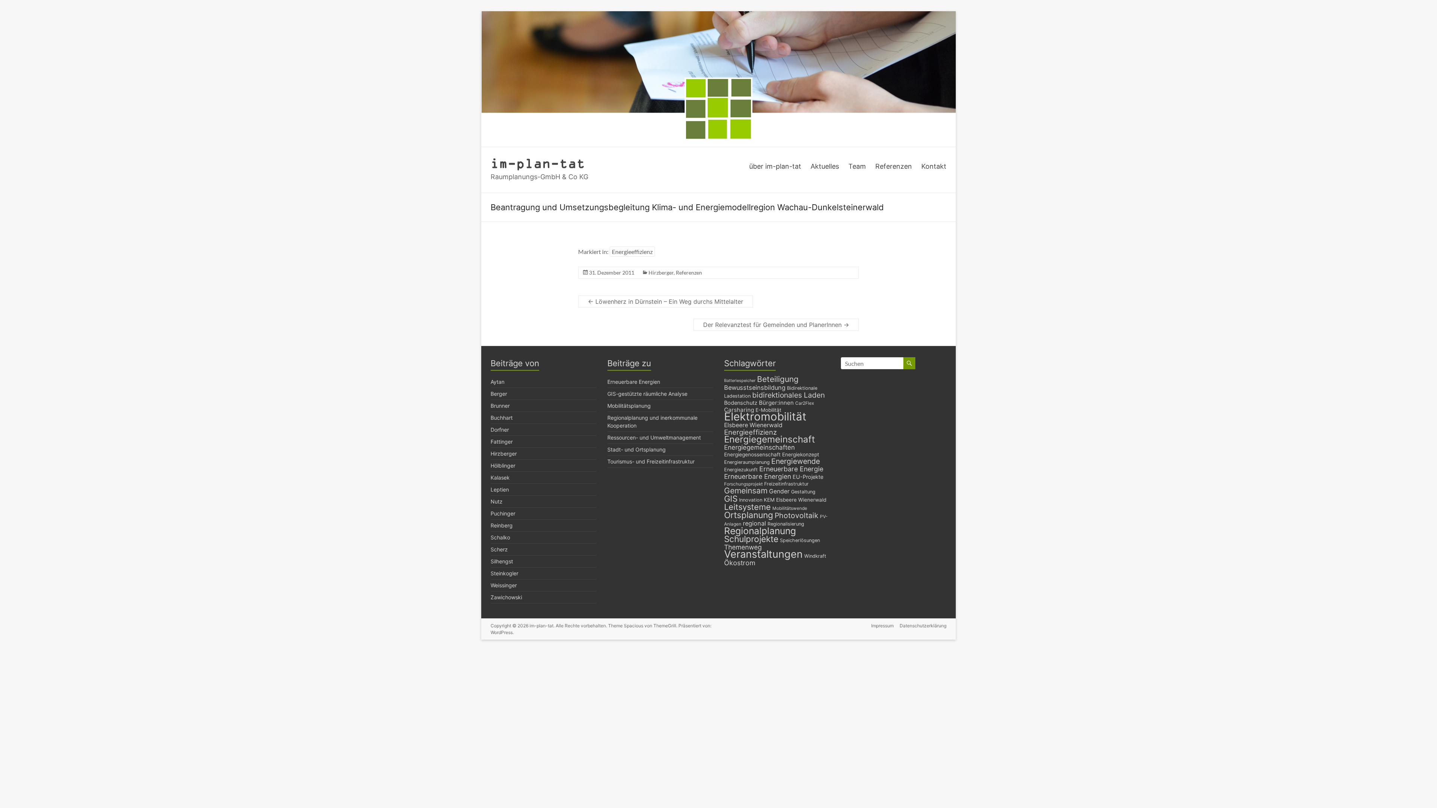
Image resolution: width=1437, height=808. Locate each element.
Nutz (497, 501)
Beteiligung (778, 379)
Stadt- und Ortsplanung (636, 449)
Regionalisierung (786, 524)
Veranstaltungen (763, 554)
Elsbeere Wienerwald (753, 425)
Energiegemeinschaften (759, 447)
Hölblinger (503, 465)
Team (857, 166)
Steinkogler (504, 573)
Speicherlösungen (800, 540)
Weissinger (504, 585)
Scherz (499, 549)
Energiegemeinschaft (769, 439)
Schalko (500, 537)
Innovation (750, 500)
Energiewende (795, 461)
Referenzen (893, 166)
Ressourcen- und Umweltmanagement (654, 437)
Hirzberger (661, 272)
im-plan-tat (538, 163)
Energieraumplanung (747, 462)
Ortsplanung (748, 515)
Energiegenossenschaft (752, 454)
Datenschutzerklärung (923, 625)
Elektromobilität (765, 416)
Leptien (500, 489)
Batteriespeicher (740, 380)
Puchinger (503, 513)
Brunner (500, 406)
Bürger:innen (776, 402)
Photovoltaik (796, 515)
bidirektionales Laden (788, 395)
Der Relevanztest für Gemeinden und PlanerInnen (776, 324)
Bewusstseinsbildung (754, 387)
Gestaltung (803, 492)
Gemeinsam (746, 490)
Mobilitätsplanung (629, 406)
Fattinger (502, 441)
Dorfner (500, 429)
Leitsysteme (747, 507)
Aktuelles (825, 166)
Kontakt (933, 166)
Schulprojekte (751, 539)
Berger (499, 394)
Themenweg (743, 547)
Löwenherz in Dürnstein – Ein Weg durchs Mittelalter (665, 301)
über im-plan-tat (775, 166)
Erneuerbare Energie (791, 469)
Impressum (882, 625)
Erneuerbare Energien (633, 382)
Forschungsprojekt (743, 484)
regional (754, 523)
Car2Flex (804, 403)
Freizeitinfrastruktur (786, 484)
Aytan (497, 382)
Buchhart (502, 417)
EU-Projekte (808, 477)
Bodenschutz (740, 403)
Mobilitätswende (789, 508)
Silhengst (502, 561)
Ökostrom (740, 563)
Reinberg (502, 525)
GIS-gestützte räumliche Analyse (647, 394)
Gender (779, 491)
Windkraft (815, 556)
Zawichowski (506, 597)
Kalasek (500, 477)
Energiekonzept (800, 454)
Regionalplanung (760, 530)
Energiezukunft (741, 469)
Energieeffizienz (632, 251)
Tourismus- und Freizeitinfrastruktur (651, 461)
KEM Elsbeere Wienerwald (795, 500)
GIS (731, 499)
